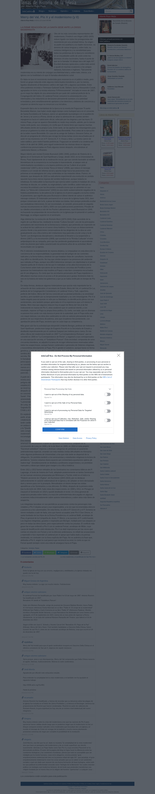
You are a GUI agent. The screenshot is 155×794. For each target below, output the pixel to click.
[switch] (107, 394)
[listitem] (77, 389)
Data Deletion (64, 438)
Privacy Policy (91, 438)
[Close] (119, 356)
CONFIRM (60, 429)
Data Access (77, 438)
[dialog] (77, 397)
